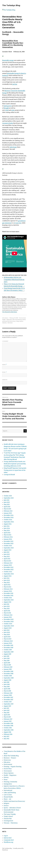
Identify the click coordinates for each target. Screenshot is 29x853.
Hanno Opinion (8, 773)
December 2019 (8, 645)
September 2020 (9, 626)
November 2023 (8, 543)
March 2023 (7, 561)
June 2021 (7, 606)
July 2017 (6, 708)
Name (4, 364)
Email (4, 372)
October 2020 (8, 623)
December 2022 (8, 567)
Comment (5, 341)
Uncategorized (8, 820)
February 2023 (8, 563)
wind (6, 110)
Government (8, 771)
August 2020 (8, 628)
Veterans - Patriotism (7, 322)
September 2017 (8, 704)
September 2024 (9, 522)
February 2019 (8, 667)
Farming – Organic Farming (12, 766)
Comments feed (9, 840)
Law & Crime (8, 794)
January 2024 (8, 539)
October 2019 (8, 649)
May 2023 (7, 556)
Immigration (8, 784)
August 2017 (7, 706)
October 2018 (8, 675)
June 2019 (7, 658)
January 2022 (8, 591)
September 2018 (9, 678)
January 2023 (8, 565)
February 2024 (8, 537)
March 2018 (7, 691)
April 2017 (7, 714)
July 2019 (6, 656)
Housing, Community (10, 781)
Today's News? (19, 321)
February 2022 (8, 589)
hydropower (8, 106)
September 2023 (9, 548)
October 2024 (8, 519)
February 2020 (8, 641)
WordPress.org (8, 842)
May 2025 (7, 504)
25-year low (17, 223)
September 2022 (9, 574)
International (8, 790)
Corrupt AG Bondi (9, 474)
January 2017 (8, 721)
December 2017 (8, 697)
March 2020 (7, 639)
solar (13, 110)
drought (6, 108)
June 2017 (6, 710)
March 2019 (7, 665)
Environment (22, 318)
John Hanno (5, 318)
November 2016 (8, 725)
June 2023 (7, 554)
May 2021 (6, 608)
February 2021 (8, 615)
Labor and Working (17, 319)
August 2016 (7, 732)
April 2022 (7, 584)
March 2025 (7, 509)
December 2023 (8, 541)
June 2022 (7, 580)
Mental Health (8, 797)
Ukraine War (8, 818)
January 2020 (8, 643)
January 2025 (8, 513)
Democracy (7, 760)
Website (4, 379)
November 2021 (8, 595)
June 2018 (7, 684)
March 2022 (7, 587)
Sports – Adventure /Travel (12, 807)
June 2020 (7, 632)
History (6, 777)
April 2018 (7, 688)
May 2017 (6, 712)
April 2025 (7, 506)
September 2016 (8, 730)
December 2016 (8, 723)
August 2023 (7, 550)
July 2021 (6, 604)
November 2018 (8, 673)
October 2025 (8, 496)
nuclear (14, 84)
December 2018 (8, 671)
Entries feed (7, 838)
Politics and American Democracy (14, 801)
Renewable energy (8, 60)
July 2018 (6, 682)
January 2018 (8, 695)
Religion (6, 803)
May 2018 (7, 686)
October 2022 (8, 571)
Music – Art (7, 799)
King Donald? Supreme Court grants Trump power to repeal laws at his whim (15, 470)
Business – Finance (10, 758)
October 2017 (8, 701)
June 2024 (7, 528)
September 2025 (9, 498)
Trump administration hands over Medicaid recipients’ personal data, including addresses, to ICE (15, 464)
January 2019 (8, 669)
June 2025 (7, 502)
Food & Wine (8, 768)
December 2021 (8, 593)
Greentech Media (7, 123)
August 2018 (7, 680)
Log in (6, 835)
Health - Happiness (7, 319)
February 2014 (8, 734)
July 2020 (7, 630)
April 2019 (7, 662)
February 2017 (8, 719)
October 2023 (8, 545)
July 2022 (6, 578)
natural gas (13, 147)
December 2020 (8, 619)
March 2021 (7, 613)
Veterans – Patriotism (10, 823)
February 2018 (8, 693)
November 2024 (8, 517)
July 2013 (6, 736)
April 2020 (7, 636)
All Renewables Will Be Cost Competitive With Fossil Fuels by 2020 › (14, 280)
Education (7, 762)
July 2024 (6, 526)
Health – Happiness (10, 775)
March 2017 (7, 717)
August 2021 (7, 602)
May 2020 (7, 634)
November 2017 (8, 699)
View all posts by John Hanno (9, 312)
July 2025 (6, 500)
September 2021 (8, 600)
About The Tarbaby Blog (11, 755)
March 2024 (7, 535)
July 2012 (6, 738)
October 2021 (8, 597)
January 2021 (8, 617)
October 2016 (8, 727)
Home (6, 779)
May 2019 (6, 660)
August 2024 (7, 524)
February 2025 (8, 511)
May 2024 (7, 530)
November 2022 (8, 569)
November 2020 (9, 621)
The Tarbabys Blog (11, 5)
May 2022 (7, 582)
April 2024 (7, 532)
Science (6, 805)
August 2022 (7, 576)
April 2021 (7, 610)
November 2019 (8, 647)
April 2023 (7, 558)
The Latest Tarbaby (10, 814)
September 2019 (8, 652)
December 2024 (8, 515)
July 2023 (6, 552)
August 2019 (7, 654)
